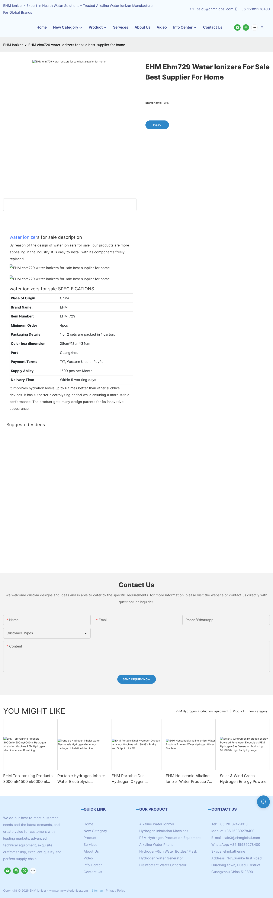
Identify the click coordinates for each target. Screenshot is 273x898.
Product (238, 711)
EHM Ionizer (13, 45)
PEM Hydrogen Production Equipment (202, 711)
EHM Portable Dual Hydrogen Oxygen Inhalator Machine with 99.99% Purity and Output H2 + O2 (135, 778)
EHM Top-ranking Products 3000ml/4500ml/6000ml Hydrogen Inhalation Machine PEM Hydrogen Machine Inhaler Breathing (27, 778)
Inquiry (157, 124)
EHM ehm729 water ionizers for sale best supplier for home (76, 45)
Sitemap (97, 890)
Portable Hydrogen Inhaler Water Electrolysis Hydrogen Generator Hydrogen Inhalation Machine (81, 778)
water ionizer (23, 237)
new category (258, 711)
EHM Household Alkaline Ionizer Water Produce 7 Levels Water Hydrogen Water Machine (187, 778)
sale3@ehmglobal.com (214, 9)
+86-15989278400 (254, 9)
